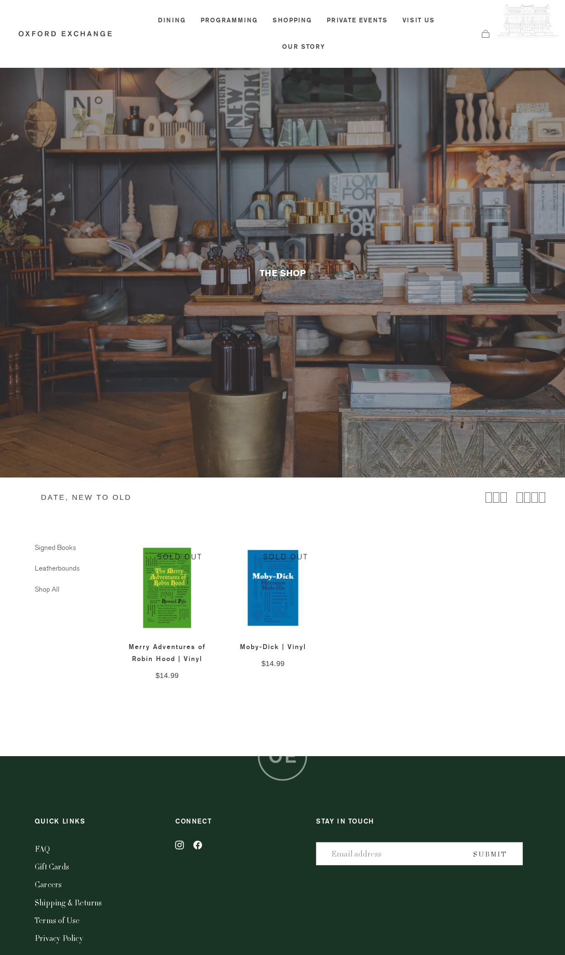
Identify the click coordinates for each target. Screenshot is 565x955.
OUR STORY (303, 46)
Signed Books (55, 548)
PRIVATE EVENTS (357, 20)
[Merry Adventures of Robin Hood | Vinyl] (167, 587)
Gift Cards (52, 866)
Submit (490, 854)
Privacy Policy (59, 937)
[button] (486, 34)
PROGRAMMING (229, 20)
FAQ (42, 848)
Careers (48, 884)
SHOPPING (292, 20)
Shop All (47, 589)
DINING (172, 20)
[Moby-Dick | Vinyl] (272, 587)
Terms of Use (57, 920)
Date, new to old (86, 497)
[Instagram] (179, 845)
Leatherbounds (57, 568)
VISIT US (418, 20)
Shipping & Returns (68, 902)
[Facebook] (198, 845)
